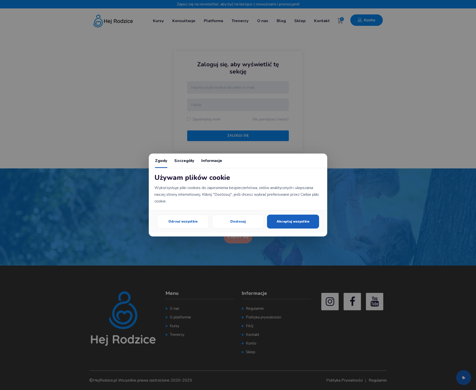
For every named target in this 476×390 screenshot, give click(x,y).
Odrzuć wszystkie (183, 221)
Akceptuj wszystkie (293, 221)
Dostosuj (238, 221)
